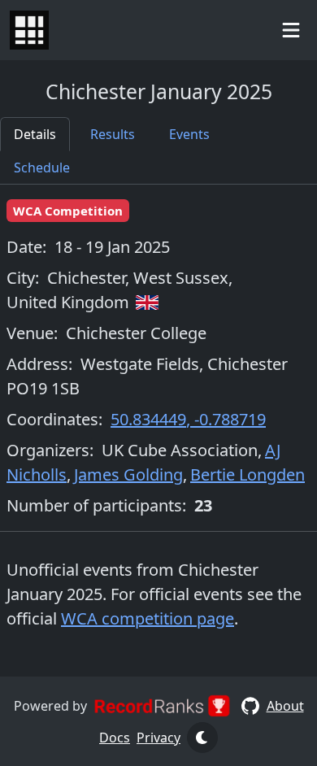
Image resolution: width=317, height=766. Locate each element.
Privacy (158, 737)
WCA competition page (147, 618)
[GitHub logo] (250, 706)
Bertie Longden (247, 474)
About (285, 706)
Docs (114, 737)
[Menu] (291, 30)
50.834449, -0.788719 (188, 419)
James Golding (128, 474)
